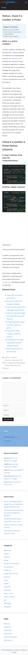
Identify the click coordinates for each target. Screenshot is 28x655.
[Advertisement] (14, 228)
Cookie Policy (8, 630)
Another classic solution (10, 36)
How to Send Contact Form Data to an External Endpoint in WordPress (13, 512)
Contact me (7, 627)
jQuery (6, 580)
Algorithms (7, 550)
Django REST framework (11, 563)
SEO (5, 600)
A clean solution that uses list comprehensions (12, 33)
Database (7, 557)
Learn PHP (7, 587)
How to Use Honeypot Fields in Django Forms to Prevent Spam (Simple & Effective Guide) (13, 504)
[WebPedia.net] (9, 2)
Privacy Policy (8, 633)
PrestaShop (7, 590)
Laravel (6, 583)
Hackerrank (17, 437)
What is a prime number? (11, 30)
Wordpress (7, 607)
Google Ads (7, 570)
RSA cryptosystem (14, 58)
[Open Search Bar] (26, 2)
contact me (6, 282)
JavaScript (7, 577)
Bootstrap (9, 436)
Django (6, 560)
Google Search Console (11, 573)
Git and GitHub (8, 567)
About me (7, 624)
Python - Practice (11, 357)
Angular (6, 554)
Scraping (7, 441)
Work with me (8, 640)
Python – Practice (9, 597)
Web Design (7, 603)
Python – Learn (8, 593)
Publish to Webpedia (10, 637)
